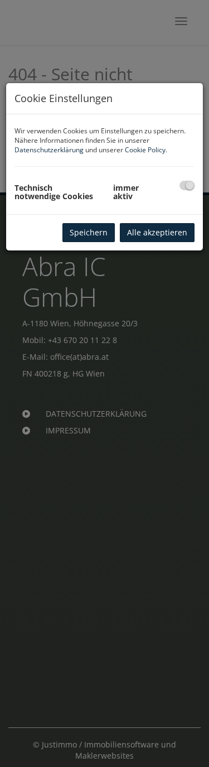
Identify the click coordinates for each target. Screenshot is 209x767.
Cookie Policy (145, 150)
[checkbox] (187, 185)
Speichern (89, 232)
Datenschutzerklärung (49, 150)
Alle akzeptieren (157, 232)
